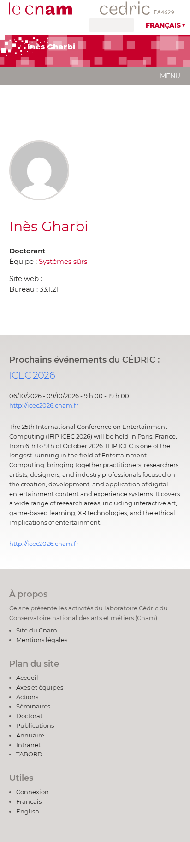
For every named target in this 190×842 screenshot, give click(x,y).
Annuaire (30, 735)
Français (163, 25)
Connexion (32, 791)
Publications (35, 725)
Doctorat (29, 715)
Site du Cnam (36, 630)
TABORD (29, 754)
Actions (27, 697)
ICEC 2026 (32, 375)
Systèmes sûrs (63, 261)
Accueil (27, 677)
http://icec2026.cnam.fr (43, 405)
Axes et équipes (39, 687)
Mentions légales (41, 639)
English (27, 811)
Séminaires (33, 706)
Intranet (28, 744)
